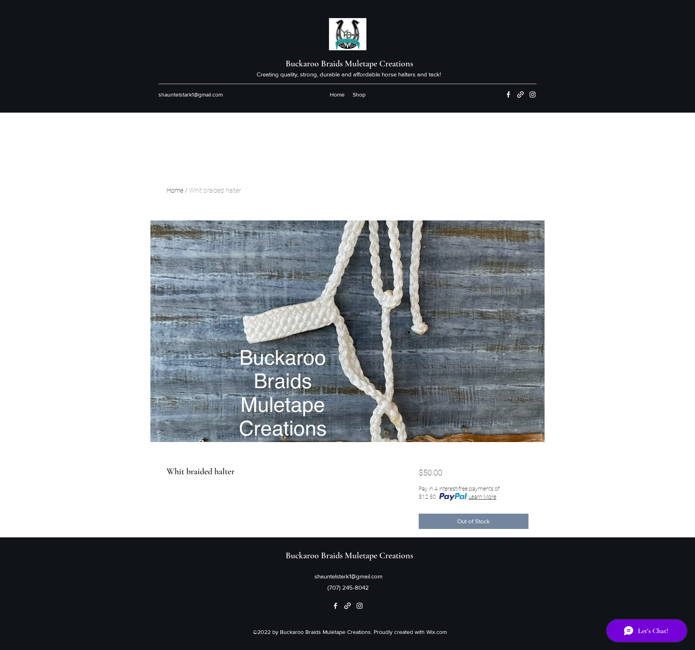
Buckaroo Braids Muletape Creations (349, 63)
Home (175, 190)
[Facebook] (508, 95)
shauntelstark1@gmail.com (190, 94)
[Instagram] (532, 95)
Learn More (482, 497)
